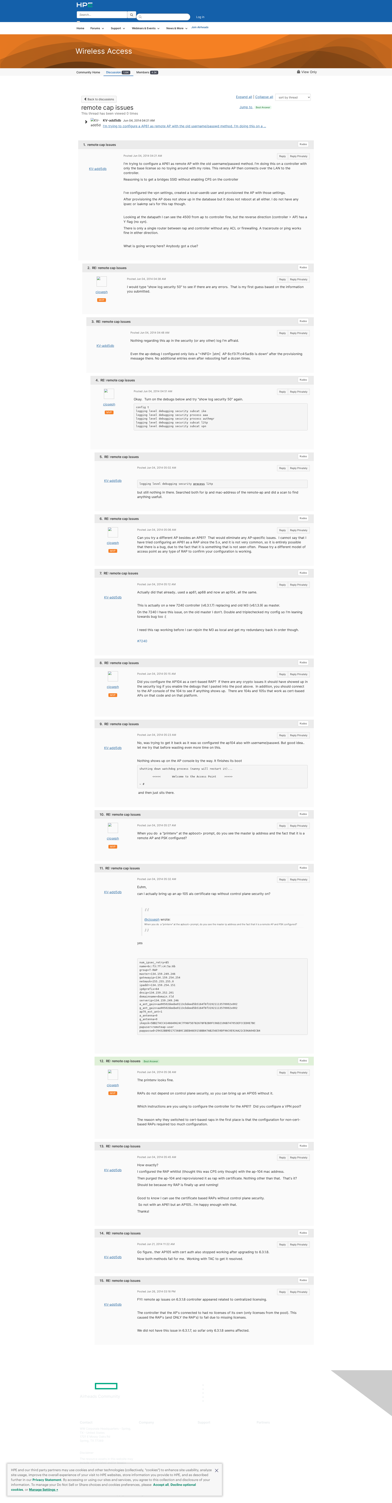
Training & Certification (213, 1440)
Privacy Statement (46, 1480)
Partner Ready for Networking (277, 1440)
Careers (144, 1434)
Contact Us (146, 1440)
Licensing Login (208, 1453)
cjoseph (102, 292)
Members (146, 72)
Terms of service (150, 1459)
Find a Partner (266, 1428)
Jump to (254, 107)
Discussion (117, 72)
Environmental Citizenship (156, 1446)
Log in (200, 17)
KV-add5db (98, 169)
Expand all (244, 97)
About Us (145, 1428)
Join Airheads (199, 27)
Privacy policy (148, 1453)
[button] (216, 1470)
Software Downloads (211, 1446)
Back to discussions (100, 99)
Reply (282, 156)
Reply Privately (298, 156)
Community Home (88, 72)
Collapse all (264, 97)
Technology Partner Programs (276, 1446)
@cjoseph (151, 919)
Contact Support (209, 1434)
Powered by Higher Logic (254, 1494)
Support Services (209, 1428)
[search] (131, 14)
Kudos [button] (303, 144)
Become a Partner (269, 1434)
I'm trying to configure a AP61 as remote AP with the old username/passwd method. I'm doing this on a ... (184, 126)
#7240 (142, 641)
